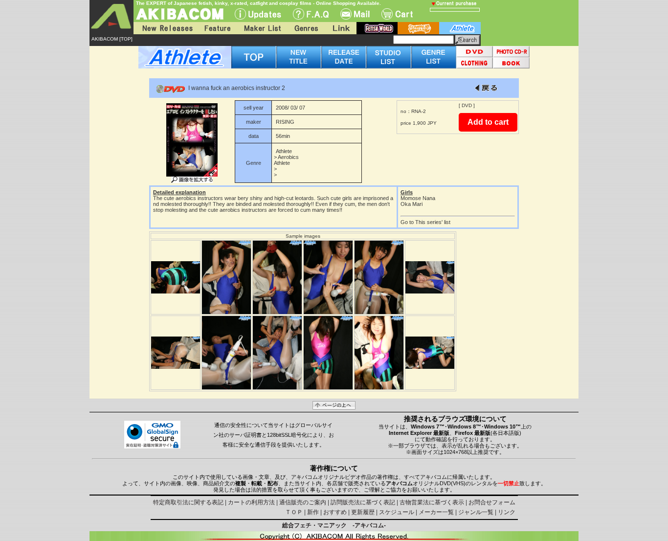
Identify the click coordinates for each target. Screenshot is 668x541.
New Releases (165, 28)
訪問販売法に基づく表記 (363, 502)
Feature (217, 28)
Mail (355, 14)
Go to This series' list (425, 222)
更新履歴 (363, 512)
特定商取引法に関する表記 (188, 502)
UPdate (258, 14)
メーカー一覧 (436, 512)
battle (418, 28)
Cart (397, 14)
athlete (460, 28)
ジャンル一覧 (475, 512)
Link (340, 28)
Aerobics (288, 157)
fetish (377, 28)
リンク (506, 512)
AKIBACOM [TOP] (112, 39)
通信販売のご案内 (302, 502)
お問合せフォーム (491, 502)
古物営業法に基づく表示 (432, 502)
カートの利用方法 (251, 502)
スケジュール (396, 512)
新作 (313, 512)
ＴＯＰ (294, 512)
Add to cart (488, 122)
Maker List (262, 28)
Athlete (284, 151)
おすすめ (335, 512)
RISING (285, 122)
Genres (305, 28)
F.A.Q (310, 14)
